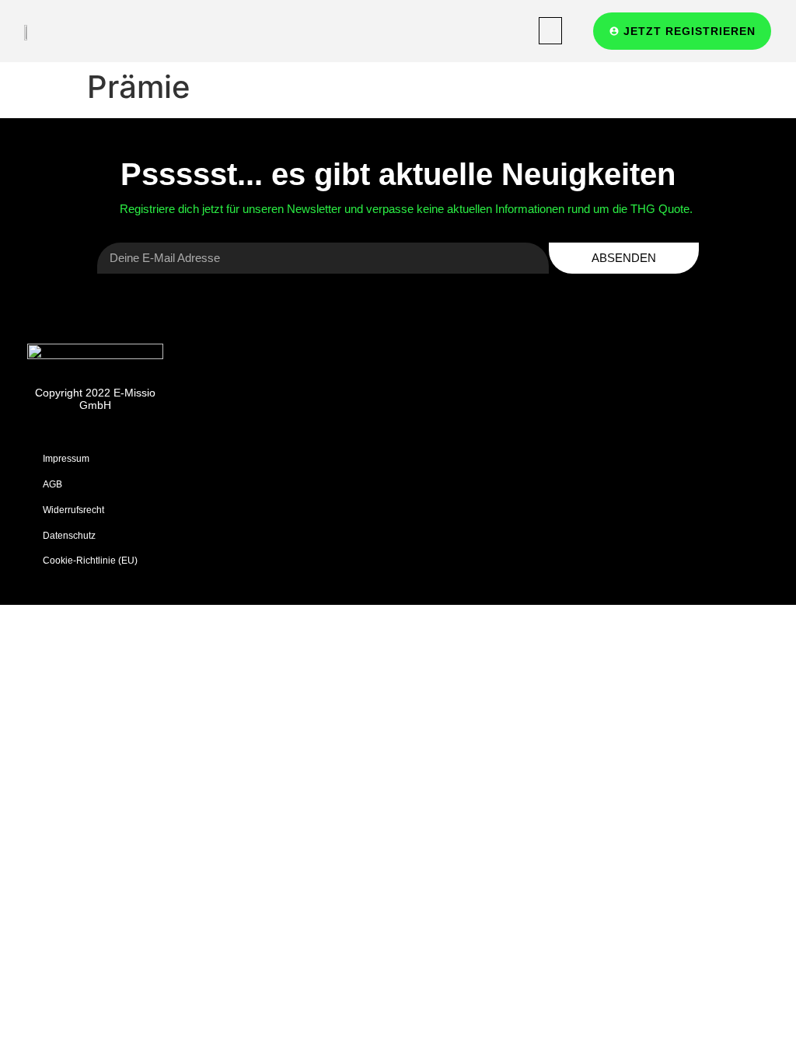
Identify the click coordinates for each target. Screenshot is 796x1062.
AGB (52, 484)
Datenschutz (69, 535)
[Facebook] (661, 457)
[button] (550, 30)
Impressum (66, 458)
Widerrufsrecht (73, 510)
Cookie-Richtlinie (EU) (90, 560)
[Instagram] (705, 457)
